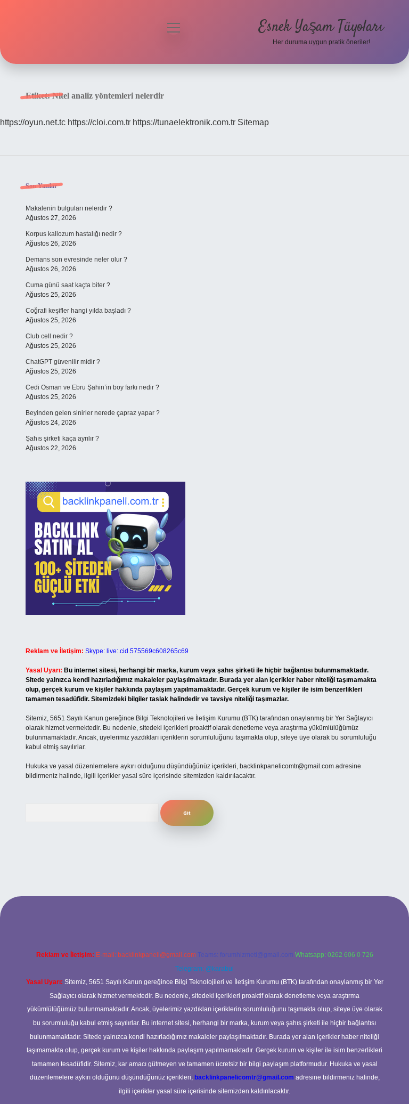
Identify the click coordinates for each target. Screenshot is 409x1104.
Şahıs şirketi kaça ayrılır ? (62, 438)
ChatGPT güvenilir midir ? (63, 362)
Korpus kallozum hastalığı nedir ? (74, 234)
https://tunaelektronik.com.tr (184, 122)
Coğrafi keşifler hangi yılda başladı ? (78, 310)
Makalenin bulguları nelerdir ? (69, 208)
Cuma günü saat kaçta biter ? (68, 285)
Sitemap (253, 122)
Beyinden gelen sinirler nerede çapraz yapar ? (93, 413)
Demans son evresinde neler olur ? (76, 259)
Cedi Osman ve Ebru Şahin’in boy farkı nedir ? (92, 387)
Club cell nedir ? (49, 336)
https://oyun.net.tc (33, 122)
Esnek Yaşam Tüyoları (321, 27)
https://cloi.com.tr (99, 122)
